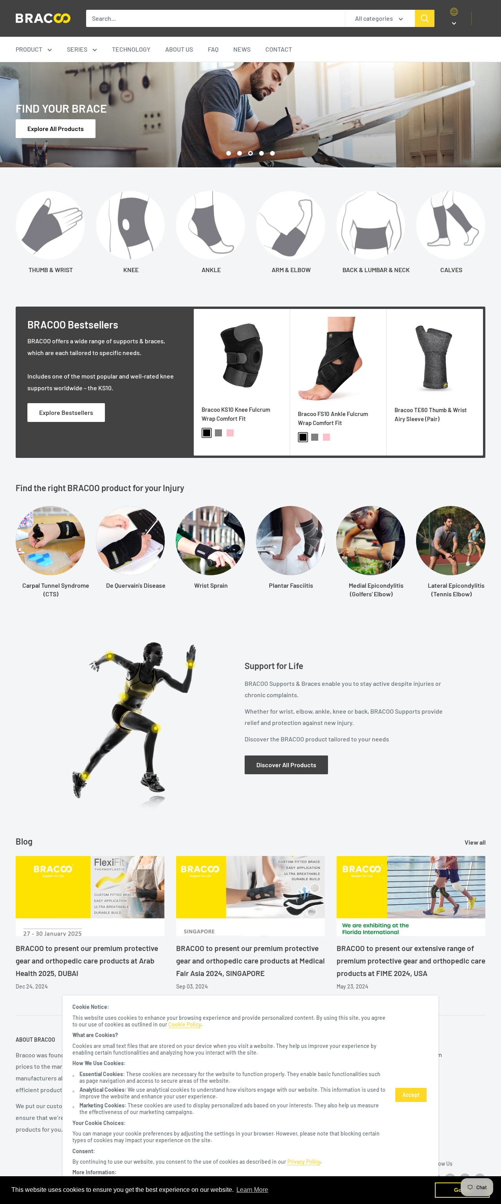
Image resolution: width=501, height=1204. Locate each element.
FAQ (213, 49)
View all (476, 842)
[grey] (218, 432)
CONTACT (278, 49)
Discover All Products (286, 764)
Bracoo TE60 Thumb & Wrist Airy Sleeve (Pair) (431, 414)
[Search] (424, 18)
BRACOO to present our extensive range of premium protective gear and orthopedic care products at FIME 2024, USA (411, 961)
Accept (411, 1094)
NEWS (241, 49)
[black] (206, 432)
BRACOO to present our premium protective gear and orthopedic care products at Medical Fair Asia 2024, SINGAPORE (250, 961)
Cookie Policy (184, 1024)
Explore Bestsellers (66, 412)
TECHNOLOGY (131, 49)
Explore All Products (55, 128)
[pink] (230, 432)
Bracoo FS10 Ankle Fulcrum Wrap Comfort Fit (333, 418)
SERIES (77, 49)
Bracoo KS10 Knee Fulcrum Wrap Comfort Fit (236, 414)
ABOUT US (179, 49)
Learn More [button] (252, 1189)
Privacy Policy (303, 1161)
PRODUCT (29, 49)
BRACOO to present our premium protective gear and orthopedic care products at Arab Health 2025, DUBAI (87, 961)
